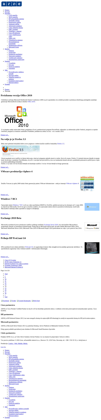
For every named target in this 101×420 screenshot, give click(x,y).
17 (5, 291)
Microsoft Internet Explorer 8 (14, 267)
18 (5, 293)
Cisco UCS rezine (10, 260)
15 (5, 288)
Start (6, 274)
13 (5, 284)
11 (5, 281)
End (6, 297)
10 (5, 279)
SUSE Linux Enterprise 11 (13, 262)
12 (5, 283)
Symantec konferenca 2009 (13, 265)
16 (5, 290)
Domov (7, 89)
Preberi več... (5, 135)
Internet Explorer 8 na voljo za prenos (16, 263)
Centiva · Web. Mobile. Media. (18, 343)
